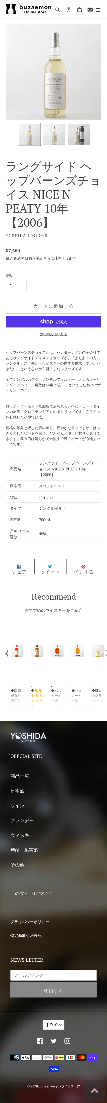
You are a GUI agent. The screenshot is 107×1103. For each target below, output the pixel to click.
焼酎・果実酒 (24, 850)
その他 (17, 865)
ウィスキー (22, 835)
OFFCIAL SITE (26, 756)
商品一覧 (19, 776)
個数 (9, 275)
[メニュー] (98, 9)
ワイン (17, 805)
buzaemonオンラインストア (59, 1086)
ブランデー (22, 820)
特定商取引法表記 (26, 935)
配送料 (19, 258)
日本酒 (17, 790)
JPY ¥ (52, 1024)
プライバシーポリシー (29, 921)
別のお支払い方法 (53, 334)
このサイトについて (31, 893)
